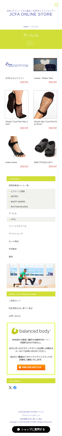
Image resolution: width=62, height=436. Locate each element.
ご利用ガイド (15, 301)
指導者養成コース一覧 (19, 185)
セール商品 (14, 241)
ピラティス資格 (18, 191)
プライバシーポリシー (31, 415)
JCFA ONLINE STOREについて (31, 412)
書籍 (11, 256)
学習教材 (13, 249)
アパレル (13, 213)
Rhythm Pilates (19, 207)
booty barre (18, 202)
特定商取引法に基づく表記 (21, 308)
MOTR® (14, 196)
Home (25, 27)
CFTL (30, 43)
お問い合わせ (15, 316)
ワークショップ (16, 233)
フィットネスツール (18, 226)
